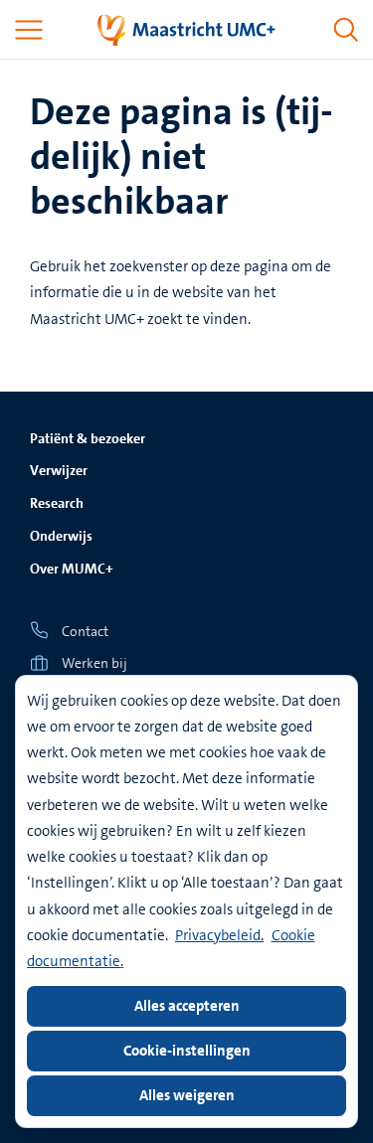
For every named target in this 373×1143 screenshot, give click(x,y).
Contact (85, 631)
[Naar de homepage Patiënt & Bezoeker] (187, 30)
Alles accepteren (187, 1006)
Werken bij (94, 663)
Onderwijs (61, 536)
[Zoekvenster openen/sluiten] (346, 30)
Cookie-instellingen (187, 1051)
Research (57, 503)
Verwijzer (59, 470)
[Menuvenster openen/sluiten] (29, 30)
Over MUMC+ (71, 568)
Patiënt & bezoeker (87, 438)
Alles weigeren (187, 1095)
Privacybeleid (218, 935)
